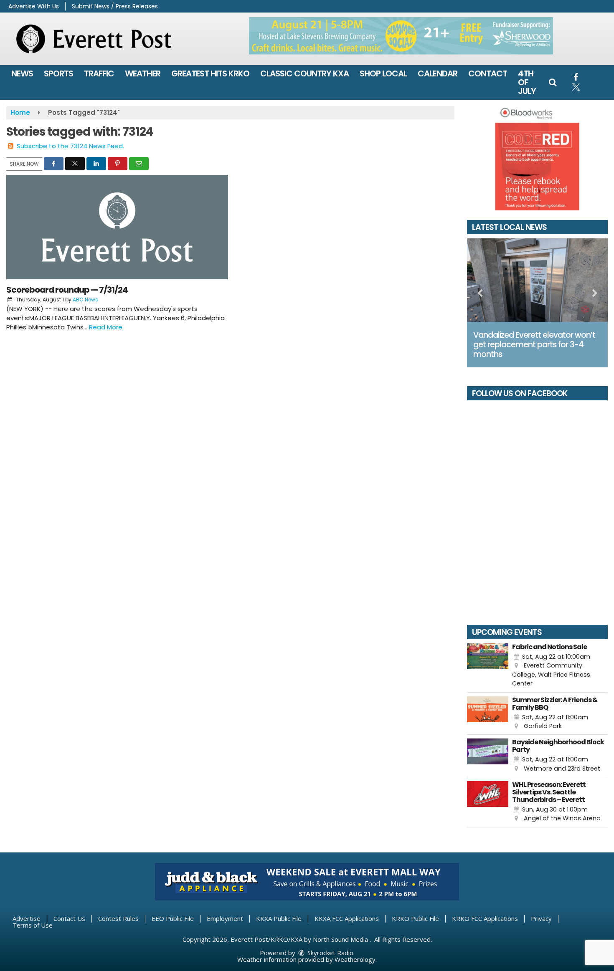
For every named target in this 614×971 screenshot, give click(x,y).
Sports (58, 73)
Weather (142, 73)
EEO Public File (173, 918)
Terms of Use (33, 925)
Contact (487, 73)
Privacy (541, 918)
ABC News (85, 299)
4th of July (527, 82)
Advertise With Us (33, 6)
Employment (225, 918)
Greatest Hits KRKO (210, 73)
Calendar (437, 73)
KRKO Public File (415, 918)
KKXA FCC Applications (347, 918)
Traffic (99, 73)
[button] (552, 82)
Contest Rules (118, 918)
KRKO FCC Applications (485, 918)
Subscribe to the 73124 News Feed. (70, 146)
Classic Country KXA (304, 73)
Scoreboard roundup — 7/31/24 (67, 290)
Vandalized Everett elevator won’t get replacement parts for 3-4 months (534, 344)
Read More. (106, 327)
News (22, 73)
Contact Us (69, 918)
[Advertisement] (401, 36)
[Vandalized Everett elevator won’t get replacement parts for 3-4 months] (537, 280)
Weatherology (355, 959)
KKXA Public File (279, 918)
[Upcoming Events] (488, 665)
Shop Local (383, 73)
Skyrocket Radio (329, 952)
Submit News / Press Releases (115, 6)
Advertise (27, 918)
